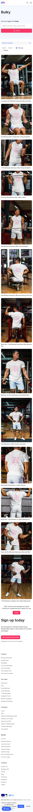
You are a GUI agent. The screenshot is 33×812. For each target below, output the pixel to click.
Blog (2, 774)
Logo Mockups (5, 691)
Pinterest (3, 782)
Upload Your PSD (6, 721)
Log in (3, 711)
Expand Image (5, 752)
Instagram (4, 779)
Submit (16, 612)
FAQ (2, 713)
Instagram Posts (5, 696)
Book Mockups (5, 688)
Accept (21, 806)
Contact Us (4, 766)
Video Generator (6, 746)
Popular (4, 48)
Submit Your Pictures (7, 718)
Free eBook (4, 729)
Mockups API (5, 769)
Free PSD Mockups (6, 665)
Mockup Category (7, 43)
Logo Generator (5, 744)
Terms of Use (26, 799)
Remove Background (7, 754)
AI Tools (3, 739)
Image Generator (6, 741)
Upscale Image (5, 749)
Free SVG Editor (5, 668)
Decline (28, 806)
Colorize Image (5, 757)
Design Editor (5, 660)
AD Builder (4, 663)
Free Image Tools (6, 671)
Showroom (4, 683)
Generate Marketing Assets (9, 716)
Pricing (3, 772)
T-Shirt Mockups (6, 693)
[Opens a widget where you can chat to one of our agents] (6, 809)
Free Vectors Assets (7, 673)
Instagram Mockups (7, 701)
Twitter (3, 784)
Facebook (4, 777)
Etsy (2, 685)
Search (18, 30)
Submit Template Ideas (7, 724)
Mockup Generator (6, 658)
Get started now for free (10, 637)
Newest (10, 48)
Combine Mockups (6, 726)
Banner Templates (6, 698)
